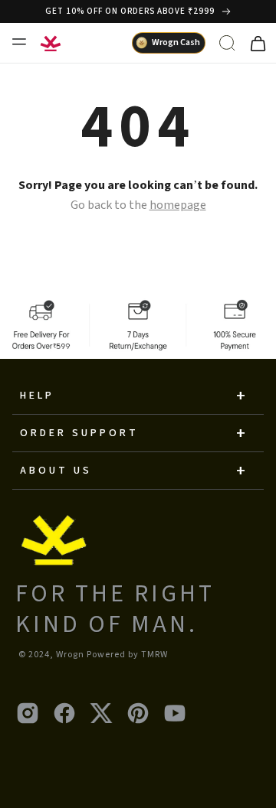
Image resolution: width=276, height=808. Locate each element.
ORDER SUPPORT (79, 433)
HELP (37, 395)
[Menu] (18, 41)
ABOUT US (56, 470)
